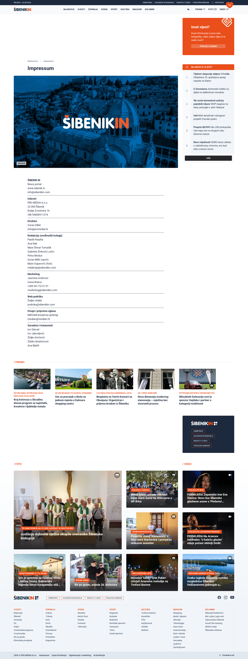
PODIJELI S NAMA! (208, 46)
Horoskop (177, 640)
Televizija (82, 627)
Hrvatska (18, 620)
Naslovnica (33, 61)
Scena (104, 9)
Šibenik (17, 616)
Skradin (49, 627)
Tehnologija (178, 623)
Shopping (177, 613)
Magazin (137, 9)
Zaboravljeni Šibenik (214, 620)
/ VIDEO (187, 463)
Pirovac (49, 633)
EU (15, 623)
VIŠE (208, 158)
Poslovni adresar (202, 446)
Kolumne (149, 9)
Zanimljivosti (179, 647)
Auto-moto (178, 627)
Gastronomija (179, 630)
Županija (93, 9)
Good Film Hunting (213, 623)
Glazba (81, 620)
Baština (144, 630)
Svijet (16, 627)
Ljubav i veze (179, 637)
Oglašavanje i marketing (80, 655)
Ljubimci (177, 644)
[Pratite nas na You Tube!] (232, 597)
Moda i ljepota (179, 616)
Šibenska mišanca (213, 630)
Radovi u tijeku (200, 441)
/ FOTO (18, 463)
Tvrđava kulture (148, 613)
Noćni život (83, 616)
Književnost (146, 623)
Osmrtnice (198, 431)
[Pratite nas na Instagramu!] (225, 597)
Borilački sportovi (117, 623)
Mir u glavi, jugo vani (214, 616)
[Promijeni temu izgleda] (189, 9)
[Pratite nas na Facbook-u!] (219, 597)
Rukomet (114, 620)
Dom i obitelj (179, 633)
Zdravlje (177, 620)
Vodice (49, 613)
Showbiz (81, 613)
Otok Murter (51, 630)
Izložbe (144, 627)
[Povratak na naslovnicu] (22, 9)
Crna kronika (19, 633)
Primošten (50, 637)
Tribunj (49, 616)
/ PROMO (19, 362)
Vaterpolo (114, 627)
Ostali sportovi (116, 633)
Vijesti (81, 9)
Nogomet (114, 613)
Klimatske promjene (23, 640)
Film (143, 620)
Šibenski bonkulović (214, 613)
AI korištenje (99, 655)
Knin (48, 620)
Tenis (112, 630)
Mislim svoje (211, 627)
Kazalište (145, 616)
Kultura (125, 9)
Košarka (113, 616)
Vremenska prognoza (23, 630)
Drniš (48, 623)
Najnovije (68, 9)
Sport (114, 9)
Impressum (44, 655)
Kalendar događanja (203, 436)
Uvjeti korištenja (59, 655)
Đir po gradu (19, 637)
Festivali (82, 623)
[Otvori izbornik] (229, 5)
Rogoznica (50, 640)
